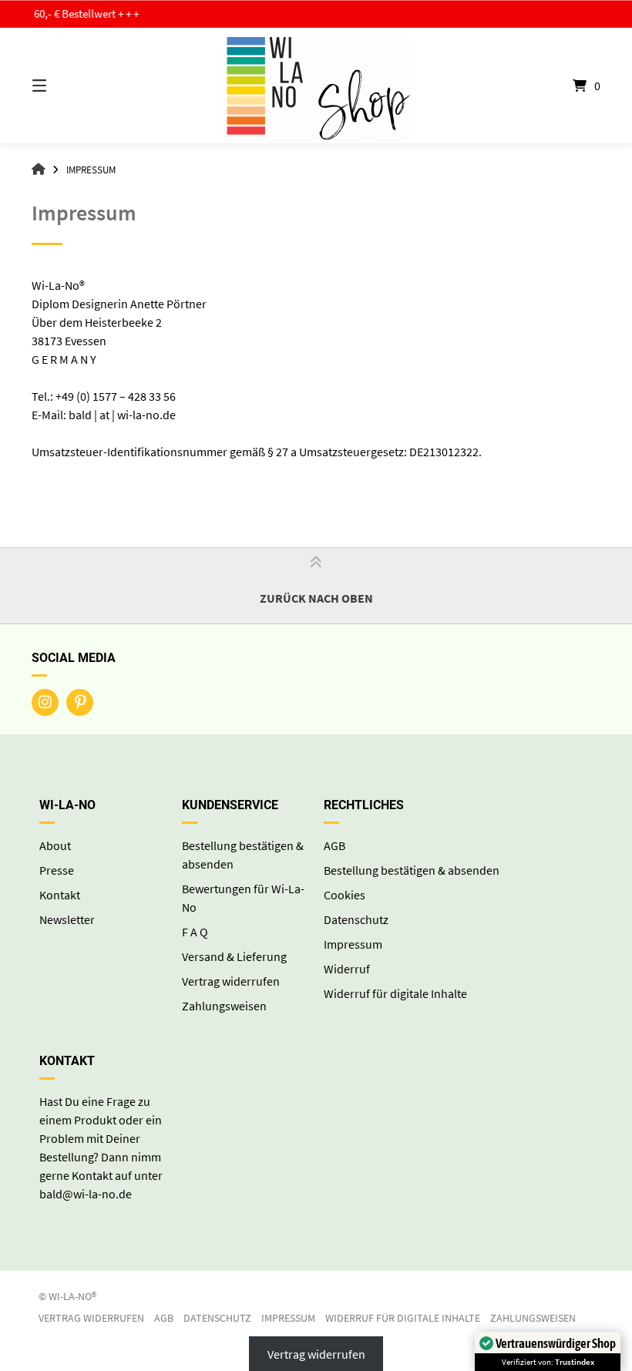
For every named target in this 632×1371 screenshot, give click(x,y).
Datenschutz (356, 919)
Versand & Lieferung (234, 956)
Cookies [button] (344, 894)
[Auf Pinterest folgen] (79, 702)
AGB (334, 845)
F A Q (195, 931)
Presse (56, 870)
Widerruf (347, 968)
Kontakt (59, 894)
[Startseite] (316, 85)
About (55, 845)
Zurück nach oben (316, 598)
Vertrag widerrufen (231, 981)
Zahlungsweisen (224, 1005)
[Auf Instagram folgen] (45, 702)
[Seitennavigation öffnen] (66, 85)
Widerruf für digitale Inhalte (395, 993)
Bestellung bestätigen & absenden (411, 870)
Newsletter (67, 919)
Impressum (353, 944)
